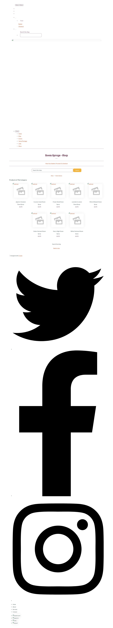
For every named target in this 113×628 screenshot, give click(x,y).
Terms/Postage (22, 141)
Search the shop (56, 244)
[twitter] (58, 349)
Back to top (56, 248)
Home (20, 133)
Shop (19, 136)
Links (19, 143)
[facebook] (58, 495)
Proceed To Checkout (62, 163)
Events (20, 138)
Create (20, 255)
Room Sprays (58, 175)
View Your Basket (50, 163)
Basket (20, 24)
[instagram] (58, 600)
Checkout (21, 26)
